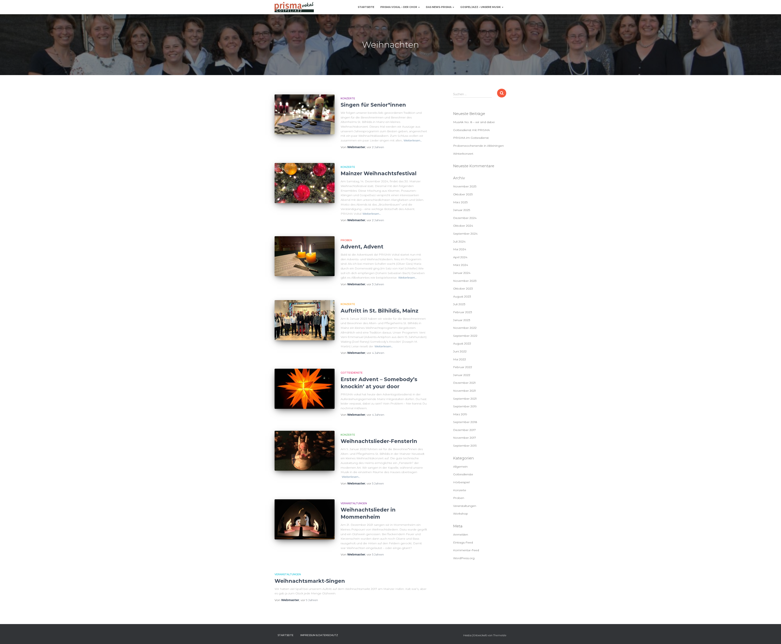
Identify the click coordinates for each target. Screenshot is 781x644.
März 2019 (460, 414)
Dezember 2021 (464, 383)
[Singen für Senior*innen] (305, 114)
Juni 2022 (460, 351)
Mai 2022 (459, 359)
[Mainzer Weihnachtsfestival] (305, 183)
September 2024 (465, 233)
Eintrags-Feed (463, 542)
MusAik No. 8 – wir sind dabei (474, 122)
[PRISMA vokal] (294, 7)
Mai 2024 (459, 249)
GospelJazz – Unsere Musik (480, 7)
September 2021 (465, 398)
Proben (346, 240)
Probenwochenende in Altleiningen (478, 146)
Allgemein (460, 466)
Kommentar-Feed (466, 550)
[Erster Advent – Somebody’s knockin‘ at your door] (305, 389)
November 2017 (464, 438)
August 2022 (462, 343)
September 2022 (465, 336)
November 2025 (464, 186)
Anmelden (460, 534)
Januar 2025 (461, 210)
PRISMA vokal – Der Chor (399, 7)
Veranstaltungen (354, 503)
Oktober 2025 (463, 194)
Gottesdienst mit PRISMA (471, 130)
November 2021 (464, 391)
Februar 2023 (462, 312)
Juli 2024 (459, 241)
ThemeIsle (499, 635)
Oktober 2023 (463, 288)
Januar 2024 (461, 273)
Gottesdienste (352, 372)
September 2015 (465, 445)
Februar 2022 (462, 367)
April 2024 (460, 257)
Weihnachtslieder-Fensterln (379, 441)
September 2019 (465, 406)
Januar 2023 (461, 320)
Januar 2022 (461, 375)
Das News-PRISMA (439, 7)
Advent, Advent (362, 247)
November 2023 (465, 281)
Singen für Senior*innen (373, 105)
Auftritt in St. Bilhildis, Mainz (379, 311)
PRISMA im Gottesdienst (471, 138)
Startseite (366, 7)
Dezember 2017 (464, 430)
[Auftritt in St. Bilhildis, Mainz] (305, 320)
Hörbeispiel (461, 482)
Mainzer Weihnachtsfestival (379, 173)
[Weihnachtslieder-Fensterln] (305, 451)
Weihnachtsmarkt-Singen (310, 581)
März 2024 (460, 265)
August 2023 (462, 296)
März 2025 (460, 202)
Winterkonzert (463, 153)
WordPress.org (463, 558)
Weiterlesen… (413, 140)
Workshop (460, 513)
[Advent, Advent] (305, 256)
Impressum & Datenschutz (319, 635)
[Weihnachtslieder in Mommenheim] (305, 519)
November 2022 (465, 328)
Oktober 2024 (463, 225)
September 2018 (465, 422)
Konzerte (348, 98)
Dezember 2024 (465, 218)
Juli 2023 (459, 304)
